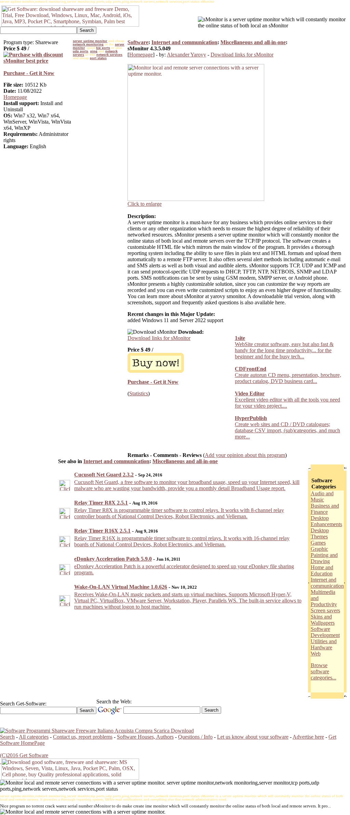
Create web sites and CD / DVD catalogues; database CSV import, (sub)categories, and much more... (287, 430)
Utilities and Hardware (324, 644)
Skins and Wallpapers (323, 620)
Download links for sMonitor (242, 55)
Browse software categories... (323, 671)
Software (137, 42)
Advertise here (308, 737)
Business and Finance (325, 509)
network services (109, 54)
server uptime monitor (90, 41)
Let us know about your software (252, 737)
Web (316, 654)
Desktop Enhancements (326, 521)
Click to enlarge (144, 204)
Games (318, 543)
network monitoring (88, 44)
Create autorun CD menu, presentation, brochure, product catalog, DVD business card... (288, 378)
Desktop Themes (320, 533)
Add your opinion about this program (245, 455)
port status (98, 58)
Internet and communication (184, 42)
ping (93, 51)
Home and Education (322, 570)
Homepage (15, 97)
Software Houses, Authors (145, 737)
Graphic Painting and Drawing (324, 555)
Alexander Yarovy (186, 55)
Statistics (138, 393)
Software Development (325, 632)
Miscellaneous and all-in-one (253, 42)
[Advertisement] (100, 165)
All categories (34, 737)
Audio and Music (322, 496)
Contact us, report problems (82, 737)
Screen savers (325, 610)
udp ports (80, 51)
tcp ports (103, 48)
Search (7, 737)
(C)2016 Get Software (24, 755)
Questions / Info (195, 737)
